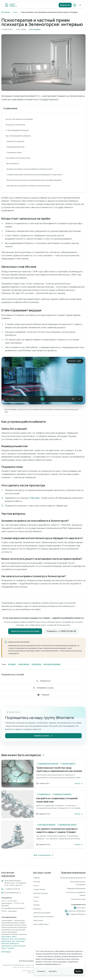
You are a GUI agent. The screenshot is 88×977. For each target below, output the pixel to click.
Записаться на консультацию (25, 631)
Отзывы (36, 905)
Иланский (5, 943)
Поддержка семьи (14, 152)
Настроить (53, 971)
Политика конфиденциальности (72, 878)
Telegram (45, 695)
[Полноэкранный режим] (79, 399)
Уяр (13, 941)
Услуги (36, 885)
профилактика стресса (67, 825)
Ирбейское (14, 943)
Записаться (65, 5)
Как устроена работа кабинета (18, 136)
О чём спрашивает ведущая (17, 130)
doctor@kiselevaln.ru (12, 892)
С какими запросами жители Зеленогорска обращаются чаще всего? (35, 174)
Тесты (35, 901)
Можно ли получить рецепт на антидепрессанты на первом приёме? (34, 180)
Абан (15, 946)
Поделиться (45, 681)
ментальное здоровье (52, 664)
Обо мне (36, 882)
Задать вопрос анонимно (43, 916)
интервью (12, 664)
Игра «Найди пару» (41, 924)
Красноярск (6, 936)
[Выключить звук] (73, 399)
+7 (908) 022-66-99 (12, 889)
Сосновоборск (20, 939)
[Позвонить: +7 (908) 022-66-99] (74, 5)
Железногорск (7, 939)
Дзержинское (7, 946)
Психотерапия (35, 29)
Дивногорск (6, 941)
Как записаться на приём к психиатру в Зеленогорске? (29, 186)
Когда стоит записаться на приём (19, 119)
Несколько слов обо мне (15, 125)
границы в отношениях (62, 794)
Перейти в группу (41, 736)
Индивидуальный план (16, 147)
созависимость (44, 794)
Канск (14, 936)
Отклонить (41, 971)
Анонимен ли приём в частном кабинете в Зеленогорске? (29, 169)
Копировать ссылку (45, 688)
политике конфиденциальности (48, 964)
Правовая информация (76, 888)
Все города (6, 952)
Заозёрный (20, 941)
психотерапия (23, 664)
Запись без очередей (15, 141)
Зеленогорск (36, 664)
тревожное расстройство (48, 764)
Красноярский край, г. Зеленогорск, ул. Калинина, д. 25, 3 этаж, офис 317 (15, 882)
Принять (79, 971)
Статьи (36, 897)
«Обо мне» (34, 498)
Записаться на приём (41, 913)
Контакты (37, 909)
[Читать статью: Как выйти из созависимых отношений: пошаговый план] (17, 804)
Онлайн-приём (39, 889)
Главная (36, 878)
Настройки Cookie (78, 899)
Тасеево (10, 948)
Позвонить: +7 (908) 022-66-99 (61, 631)
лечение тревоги (68, 764)
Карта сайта (38, 920)
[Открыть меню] (80, 5)
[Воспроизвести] (42, 399)
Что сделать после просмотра (18, 158)
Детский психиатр (40, 893)
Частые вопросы (12, 163)
